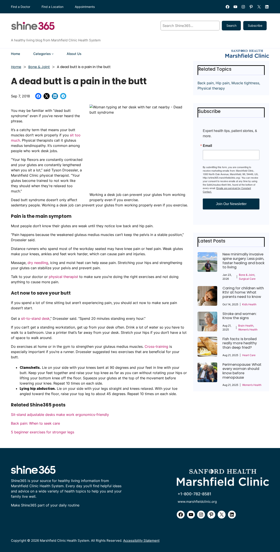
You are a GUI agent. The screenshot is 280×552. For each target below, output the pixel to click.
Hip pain (222, 83)
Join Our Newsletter (231, 204)
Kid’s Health (249, 304)
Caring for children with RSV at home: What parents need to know (243, 292)
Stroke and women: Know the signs (239, 316)
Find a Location (52, 7)
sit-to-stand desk (35, 318)
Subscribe (255, 25)
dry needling (38, 262)
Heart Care (249, 355)
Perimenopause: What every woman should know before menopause (241, 371)
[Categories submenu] (53, 54)
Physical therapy (211, 88)
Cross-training (156, 346)
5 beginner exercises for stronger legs (42, 432)
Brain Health (245, 325)
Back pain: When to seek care (35, 423)
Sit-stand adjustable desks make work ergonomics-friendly (60, 414)
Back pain (206, 83)
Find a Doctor (20, 7)
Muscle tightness (245, 83)
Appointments (85, 7)
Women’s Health (247, 329)
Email (207, 145)
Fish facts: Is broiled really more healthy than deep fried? (239, 343)
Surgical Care (247, 278)
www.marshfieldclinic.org (197, 501)
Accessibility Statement (141, 540)
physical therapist (63, 276)
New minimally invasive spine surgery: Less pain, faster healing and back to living (243, 260)
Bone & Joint (39, 66)
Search (231, 25)
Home (16, 66)
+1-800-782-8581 (194, 494)
